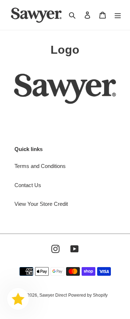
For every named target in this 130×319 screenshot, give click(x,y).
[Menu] (117, 15)
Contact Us (27, 185)
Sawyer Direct (53, 295)
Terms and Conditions (40, 166)
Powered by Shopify (88, 295)
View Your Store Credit (41, 204)
